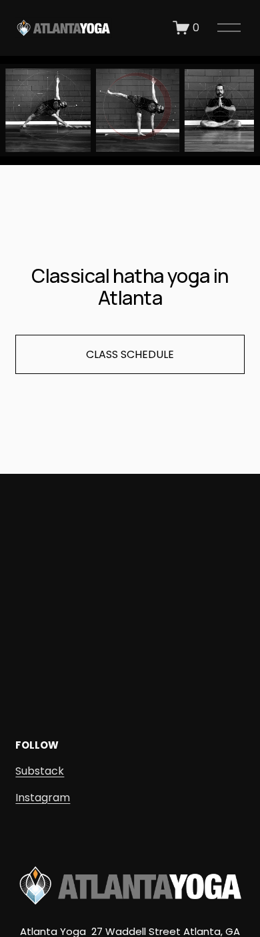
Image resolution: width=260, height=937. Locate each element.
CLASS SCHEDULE (130, 354)
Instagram (42, 797)
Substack (39, 771)
